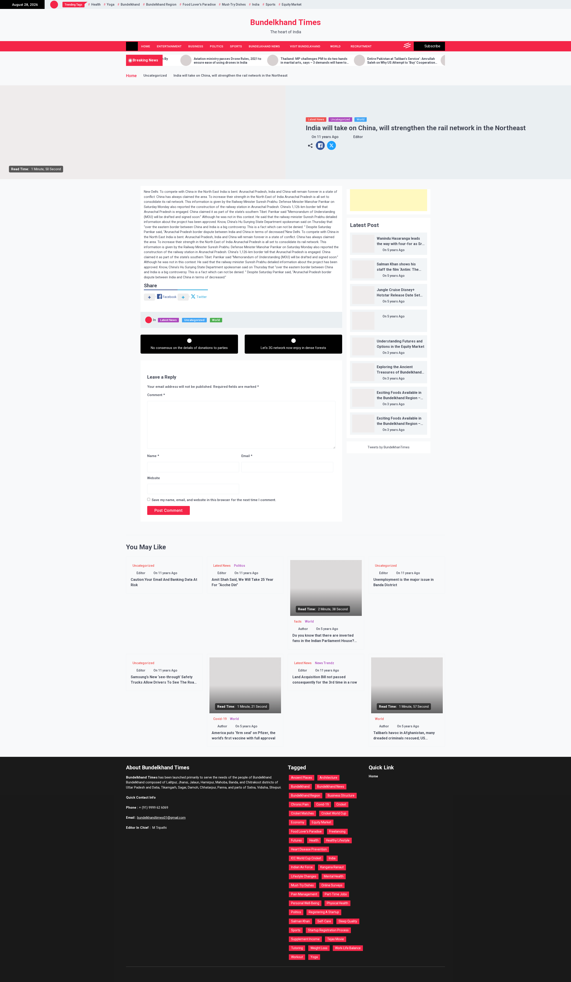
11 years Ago (328, 137)
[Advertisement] (388, 200)
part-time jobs (336, 894)
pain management (304, 894)
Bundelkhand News (264, 46)
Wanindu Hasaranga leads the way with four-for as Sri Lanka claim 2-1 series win (400, 243)
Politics (216, 46)
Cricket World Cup (333, 813)
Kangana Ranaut (332, 867)
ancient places (301, 777)
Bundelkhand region (161, 4)
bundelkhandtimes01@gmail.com (161, 818)
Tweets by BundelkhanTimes (389, 447)
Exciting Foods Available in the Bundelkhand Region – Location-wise (399, 397)
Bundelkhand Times (285, 22)
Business (195, 46)
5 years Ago (396, 250)
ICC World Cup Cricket (306, 858)
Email (246, 456)
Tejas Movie (335, 939)
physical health (337, 903)
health (96, 4)
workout (297, 957)
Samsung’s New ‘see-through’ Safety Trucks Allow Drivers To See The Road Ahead (163, 682)
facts (298, 621)
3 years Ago (396, 353)
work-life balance (348, 948)
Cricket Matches (302, 813)
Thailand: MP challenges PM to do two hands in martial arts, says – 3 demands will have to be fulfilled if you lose (277, 61)
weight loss (318, 948)
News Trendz (324, 663)
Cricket (341, 804)
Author (303, 629)
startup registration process (328, 930)
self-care (324, 921)
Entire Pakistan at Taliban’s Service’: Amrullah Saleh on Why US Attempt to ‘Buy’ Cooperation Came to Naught (364, 61)
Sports (236, 46)
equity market (291, 4)
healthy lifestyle (338, 840)
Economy (297, 822)
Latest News (316, 119)
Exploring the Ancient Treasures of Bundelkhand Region (399, 372)
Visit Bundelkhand (305, 46)
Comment (156, 395)
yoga (110, 4)
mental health (333, 876)
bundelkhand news (330, 786)
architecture (328, 777)
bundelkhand (130, 4)
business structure (341, 795)
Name (153, 456)
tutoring (297, 948)
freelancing (337, 831)
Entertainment (169, 46)
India (255, 4)
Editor (358, 137)
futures (296, 840)
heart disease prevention (309, 849)
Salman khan (300, 921)
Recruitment (361, 46)
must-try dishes (234, 4)
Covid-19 (220, 719)
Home (145, 46)
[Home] (132, 46)
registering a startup (324, 912)
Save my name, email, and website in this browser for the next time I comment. (214, 500)
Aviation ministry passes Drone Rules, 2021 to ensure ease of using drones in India (191, 60)
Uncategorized (340, 119)
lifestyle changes (303, 876)
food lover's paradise (199, 4)
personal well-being (305, 903)
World (335, 46)
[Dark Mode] (388, 46)
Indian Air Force (302, 867)
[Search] (398, 46)
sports (270, 4)
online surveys (331, 885)
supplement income (305, 939)
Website (153, 478)
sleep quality (348, 921)
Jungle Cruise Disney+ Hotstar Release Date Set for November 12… (398, 295)
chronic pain (300, 804)
